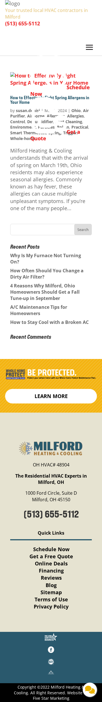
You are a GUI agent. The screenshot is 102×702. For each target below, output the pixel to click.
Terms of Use (51, 599)
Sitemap (51, 592)
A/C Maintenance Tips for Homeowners (38, 310)
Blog (51, 585)
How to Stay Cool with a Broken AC (50, 322)
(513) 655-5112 (22, 23)
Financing (51, 570)
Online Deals (51, 563)
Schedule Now (51, 549)
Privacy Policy (51, 606)
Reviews (51, 577)
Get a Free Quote (51, 556)
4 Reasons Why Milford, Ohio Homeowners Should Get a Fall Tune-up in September (45, 292)
